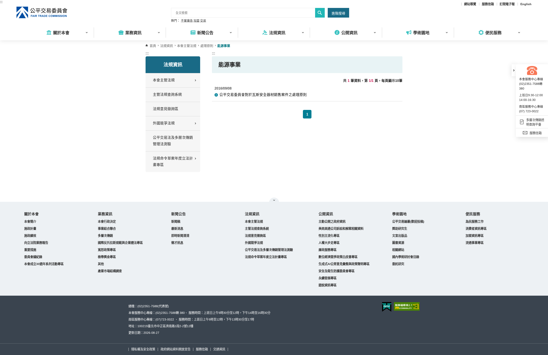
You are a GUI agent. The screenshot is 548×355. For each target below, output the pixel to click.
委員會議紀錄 (33, 257)
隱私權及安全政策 (143, 349)
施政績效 (30, 235)
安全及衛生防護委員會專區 (336, 271)
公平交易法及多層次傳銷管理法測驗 (173, 141)
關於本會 (31, 214)
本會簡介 (30, 221)
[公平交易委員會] (42, 12)
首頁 (153, 46)
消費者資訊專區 (476, 228)
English (526, 4)
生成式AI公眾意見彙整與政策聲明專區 (344, 264)
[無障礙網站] (407, 306)
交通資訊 (219, 349)
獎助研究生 (399, 228)
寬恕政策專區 (107, 250)
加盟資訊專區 (475, 235)
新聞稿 (175, 221)
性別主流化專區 (329, 235)
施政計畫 (30, 228)
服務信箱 (488, 4)
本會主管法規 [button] (164, 80)
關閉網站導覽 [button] (274, 200)
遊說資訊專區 (328, 285)
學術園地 (399, 214)
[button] (514, 70)
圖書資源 (398, 242)
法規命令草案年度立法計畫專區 (266, 257)
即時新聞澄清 (180, 235)
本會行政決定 (107, 221)
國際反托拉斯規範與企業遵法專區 (120, 242)
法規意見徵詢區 (165, 109)
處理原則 (206, 46)
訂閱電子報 (507, 4)
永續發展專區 (328, 278)
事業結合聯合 (107, 228)
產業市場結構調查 (110, 271)
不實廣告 (187, 20)
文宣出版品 (399, 235)
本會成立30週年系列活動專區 (44, 264)
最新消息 (177, 228)
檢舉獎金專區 (107, 257)
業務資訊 (105, 214)
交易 (203, 20)
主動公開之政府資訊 (332, 221)
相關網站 (398, 250)
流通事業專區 (475, 242)
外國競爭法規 (254, 242)
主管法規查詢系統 (167, 95)
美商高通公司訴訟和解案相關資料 (341, 228)
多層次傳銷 (105, 235)
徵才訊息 (177, 242)
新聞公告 (178, 214)
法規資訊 (252, 214)
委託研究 (398, 264)
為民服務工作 (475, 221)
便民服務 (473, 214)
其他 (101, 264)
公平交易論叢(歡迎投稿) (408, 221)
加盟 (197, 20)
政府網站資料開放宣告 (176, 349)
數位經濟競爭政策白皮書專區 (338, 257)
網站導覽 (470, 4)
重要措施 (30, 250)
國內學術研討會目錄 (405, 257)
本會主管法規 (186, 46)
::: (1, 2)
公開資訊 (326, 214)
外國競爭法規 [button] (164, 123)
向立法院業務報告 (36, 242)
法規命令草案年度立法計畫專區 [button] (173, 161)
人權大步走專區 (329, 242)
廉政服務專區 (328, 250)
